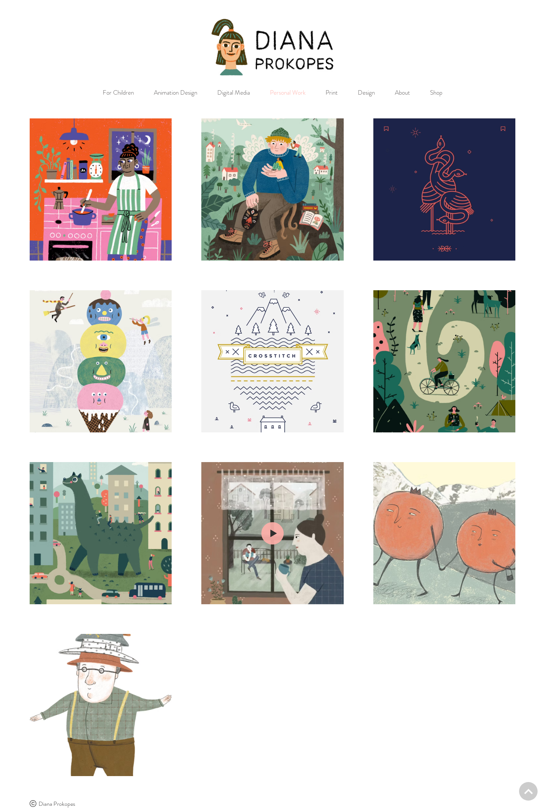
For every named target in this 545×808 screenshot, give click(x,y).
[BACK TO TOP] (528, 791)
